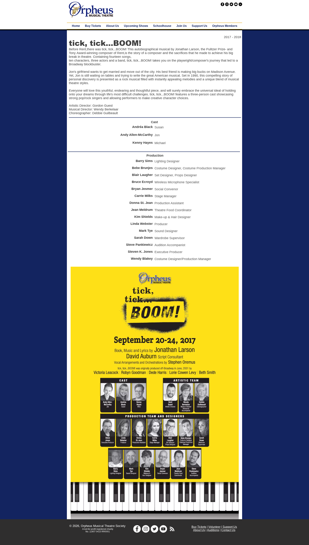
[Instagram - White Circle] (145, 529)
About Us (199, 530)
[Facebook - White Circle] (137, 529)
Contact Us (228, 530)
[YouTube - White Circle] (163, 529)
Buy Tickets (199, 526)
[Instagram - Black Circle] (227, 4)
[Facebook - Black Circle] (222, 4)
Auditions (213, 530)
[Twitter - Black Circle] (231, 4)
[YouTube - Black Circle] (236, 4)
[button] (136, 26)
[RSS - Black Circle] (240, 4)
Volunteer (214, 526)
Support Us (230, 526)
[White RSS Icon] (172, 529)
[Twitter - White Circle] (154, 529)
